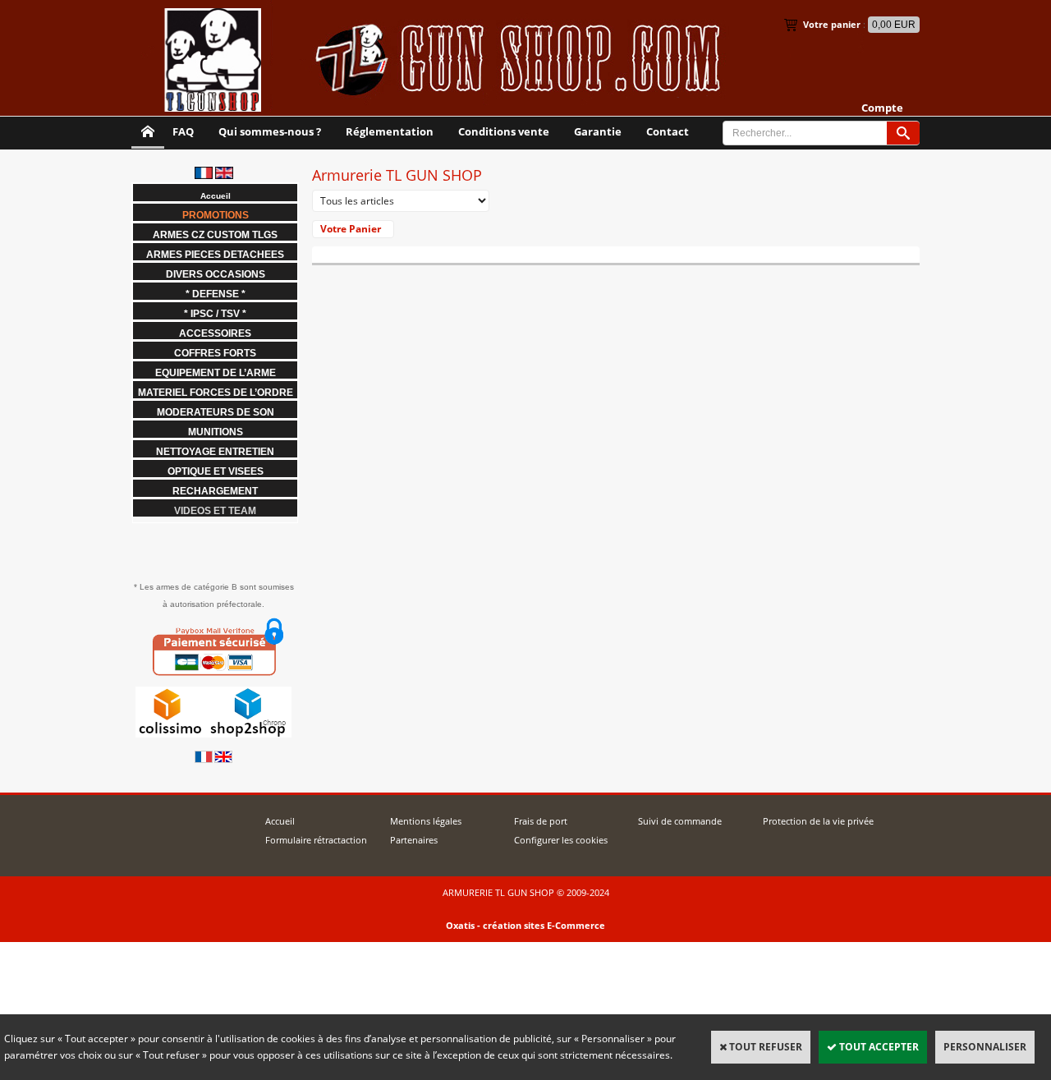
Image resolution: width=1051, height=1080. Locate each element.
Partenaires (414, 840)
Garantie (598, 131)
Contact (667, 131)
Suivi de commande (680, 821)
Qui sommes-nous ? (269, 131)
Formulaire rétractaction (316, 840)
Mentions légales (425, 821)
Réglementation (390, 131)
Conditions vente (503, 131)
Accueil (280, 821)
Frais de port (540, 821)
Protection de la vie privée (818, 821)
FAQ (183, 131)
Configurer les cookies (561, 840)
